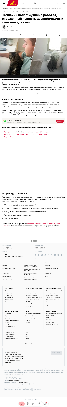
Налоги (7, 324)
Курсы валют (8, 316)
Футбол (27, 336)
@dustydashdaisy (10, 132)
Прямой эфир (8, 295)
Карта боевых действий (31, 293)
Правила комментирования (31, 276)
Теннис (27, 338)
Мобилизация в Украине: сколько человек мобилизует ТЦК (54, 303)
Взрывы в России (30, 304)
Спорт (27, 332)
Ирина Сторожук (12, 27)
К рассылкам (56, 353)
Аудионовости (9, 299)
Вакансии (47, 265)
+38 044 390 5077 (40, 248)
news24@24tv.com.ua (8, 248)
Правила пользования (8, 279)
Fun (11, 8)
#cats (46, 132)
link (35, 254)
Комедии (27, 320)
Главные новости (9, 291)
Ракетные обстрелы (30, 291)
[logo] (13, 3)
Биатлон (27, 341)
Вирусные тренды (26, 3)
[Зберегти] (59, 35)
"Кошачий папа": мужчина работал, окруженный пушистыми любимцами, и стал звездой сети (37, 8)
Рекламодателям (6, 276)
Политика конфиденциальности (32, 263)
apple (18, 389)
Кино (27, 311)
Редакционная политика (8, 268)
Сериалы (27, 322)
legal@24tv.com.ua (23, 382)
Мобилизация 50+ (50, 293)
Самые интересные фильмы (33, 313)
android (8, 389)
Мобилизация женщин (52, 295)
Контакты (47, 263)
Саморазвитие (50, 322)
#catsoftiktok (8, 134)
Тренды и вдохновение (11, 338)
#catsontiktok (39, 132)
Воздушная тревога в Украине (33, 297)
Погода (7, 302)
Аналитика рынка (10, 334)
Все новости (9, 289)
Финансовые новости (11, 318)
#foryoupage (23, 134)
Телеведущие (5, 273)
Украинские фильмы (31, 316)
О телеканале (5, 271)
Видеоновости (9, 297)
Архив (46, 271)
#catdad (16, 134)
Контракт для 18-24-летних (53, 297)
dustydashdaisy (13, 30)
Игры (46, 276)
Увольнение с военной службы (54, 291)
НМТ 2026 (48, 320)
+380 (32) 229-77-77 (14, 380)
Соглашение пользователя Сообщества (30, 274)
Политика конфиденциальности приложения (32, 270)
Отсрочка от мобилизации (53, 299)
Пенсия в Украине (10, 326)
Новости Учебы (51, 311)
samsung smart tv (36, 389)
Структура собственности (51, 268)
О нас (3, 263)
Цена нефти (8, 313)
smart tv (27, 389)
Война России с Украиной (33, 289)
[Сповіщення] (64, 3)
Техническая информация (30, 279)
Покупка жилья (9, 336)
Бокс (26, 334)
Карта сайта (48, 273)
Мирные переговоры (31, 295)
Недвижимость (10, 332)
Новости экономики (11, 311)
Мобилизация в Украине (53, 289)
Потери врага (29, 306)
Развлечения (5, 8)
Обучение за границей (52, 324)
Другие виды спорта (30, 343)
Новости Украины (10, 293)
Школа (48, 317)
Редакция (4, 265)
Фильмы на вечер (30, 318)
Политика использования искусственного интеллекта (31, 266)
